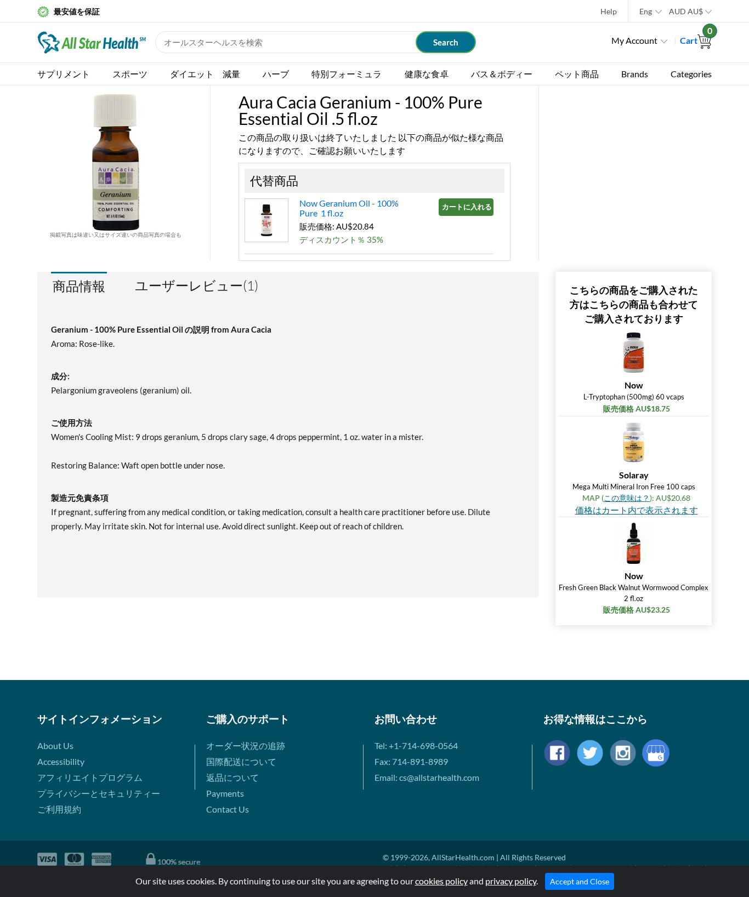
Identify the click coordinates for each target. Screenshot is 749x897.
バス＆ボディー (501, 73)
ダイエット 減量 (205, 73)
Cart (696, 40)
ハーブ (276, 73)
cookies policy (441, 881)
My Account (634, 40)
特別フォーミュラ (346, 73)
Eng (645, 11)
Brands (634, 73)
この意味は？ (627, 497)
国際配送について (241, 761)
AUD (686, 11)
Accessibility (60, 761)
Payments (225, 793)
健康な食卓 (427, 73)
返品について (232, 777)
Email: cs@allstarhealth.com (426, 777)
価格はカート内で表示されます (636, 510)
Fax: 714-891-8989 (411, 761)
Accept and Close (579, 881)
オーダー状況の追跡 (245, 745)
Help (608, 11)
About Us (55, 745)
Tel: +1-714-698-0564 (416, 745)
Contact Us (227, 809)
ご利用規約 (59, 809)
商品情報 (79, 286)
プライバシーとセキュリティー (98, 793)
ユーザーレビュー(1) (196, 285)
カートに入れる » (467, 206)
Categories (691, 73)
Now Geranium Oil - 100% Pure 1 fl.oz (349, 208)
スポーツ (129, 73)
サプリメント (63, 73)
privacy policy (510, 881)
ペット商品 (577, 73)
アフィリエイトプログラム (90, 777)
